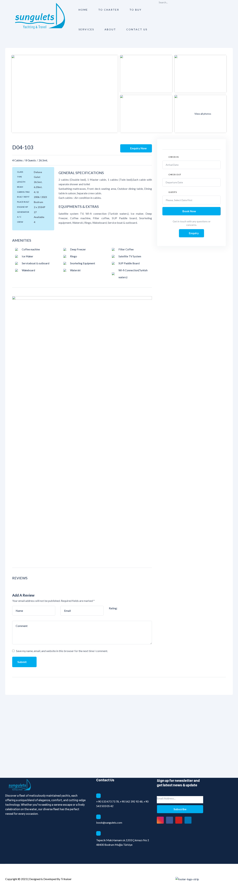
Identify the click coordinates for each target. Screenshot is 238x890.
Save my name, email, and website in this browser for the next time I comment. (62, 651)
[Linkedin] (188, 820)
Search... (163, 2)
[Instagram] (160, 820)
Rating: (113, 608)
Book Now (189, 211)
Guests (172, 192)
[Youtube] (178, 820)
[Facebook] (169, 820)
